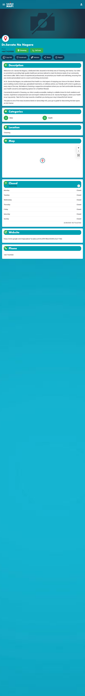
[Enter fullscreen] (78, 155)
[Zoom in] (78, 147)
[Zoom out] (78, 151)
